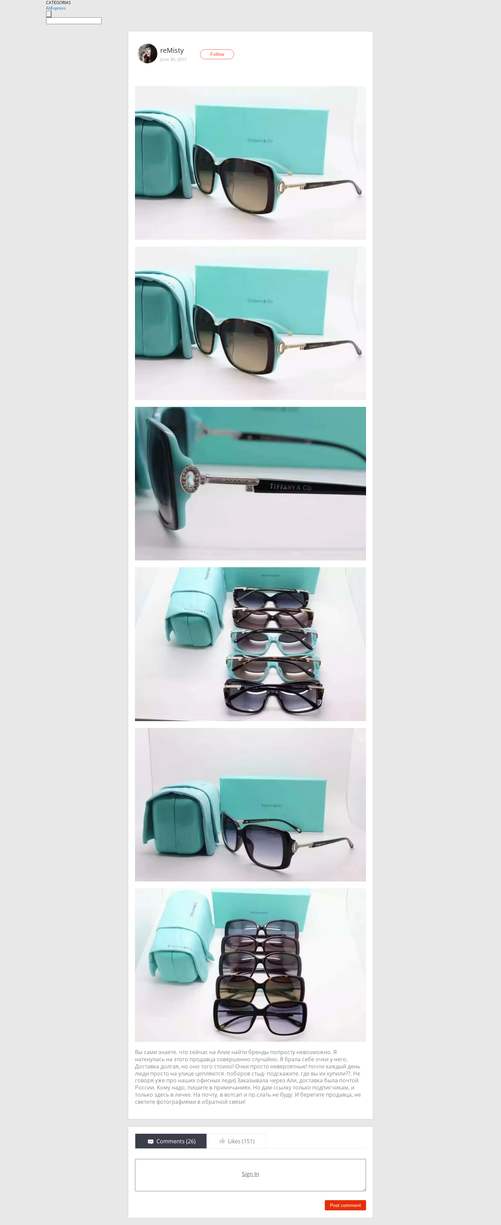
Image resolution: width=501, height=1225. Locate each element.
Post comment (345, 1205)
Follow (217, 54)
